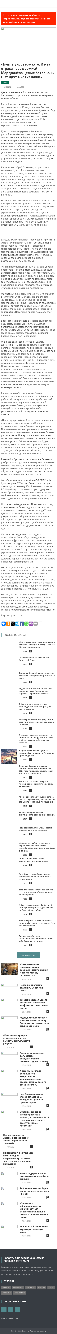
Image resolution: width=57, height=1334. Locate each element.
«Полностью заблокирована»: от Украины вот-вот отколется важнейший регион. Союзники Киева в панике (37, 847)
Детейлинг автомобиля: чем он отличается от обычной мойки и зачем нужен (35, 876)
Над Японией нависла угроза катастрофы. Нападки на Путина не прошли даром (36, 753)
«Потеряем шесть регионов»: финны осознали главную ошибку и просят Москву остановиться (37, 644)
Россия (41, 1287)
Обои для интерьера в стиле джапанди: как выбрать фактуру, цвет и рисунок (35, 706)
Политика (17, 1287)
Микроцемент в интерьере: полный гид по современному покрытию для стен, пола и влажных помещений (37, 799)
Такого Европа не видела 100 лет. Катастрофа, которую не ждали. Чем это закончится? (37, 923)
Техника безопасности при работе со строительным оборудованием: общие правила (36, 892)
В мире (5, 82)
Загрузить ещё (28, 955)
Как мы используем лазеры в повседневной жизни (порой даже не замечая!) (36, 784)
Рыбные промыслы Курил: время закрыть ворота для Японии (35, 829)
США (51, 1287)
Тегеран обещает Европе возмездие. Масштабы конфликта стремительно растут (37, 675)
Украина (6, 1292)
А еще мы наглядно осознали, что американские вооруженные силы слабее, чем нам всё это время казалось (36, 739)
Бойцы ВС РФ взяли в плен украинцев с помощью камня (33, 859)
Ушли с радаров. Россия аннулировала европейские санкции (37, 813)
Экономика (20, 1292)
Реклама (30, 1287)
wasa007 (20, 87)
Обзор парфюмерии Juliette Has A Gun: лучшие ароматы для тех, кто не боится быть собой (36, 907)
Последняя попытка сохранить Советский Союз (34, 658)
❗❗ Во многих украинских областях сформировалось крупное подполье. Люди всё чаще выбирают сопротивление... (26, 18)
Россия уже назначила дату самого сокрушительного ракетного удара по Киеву (36, 722)
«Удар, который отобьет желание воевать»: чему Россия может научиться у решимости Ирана (35, 691)
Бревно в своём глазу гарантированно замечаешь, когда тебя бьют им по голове (36, 938)
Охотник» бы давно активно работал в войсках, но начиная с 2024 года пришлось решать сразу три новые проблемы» (36, 770)
